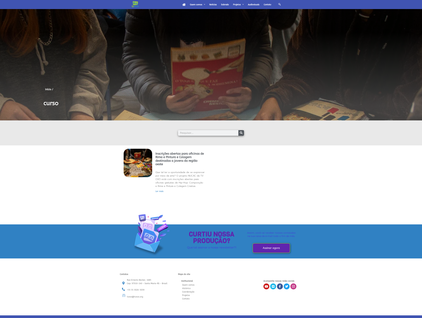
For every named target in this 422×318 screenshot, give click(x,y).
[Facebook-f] (280, 286)
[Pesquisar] (241, 133)
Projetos (237, 4)
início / (49, 89)
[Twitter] (287, 286)
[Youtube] (266, 286)
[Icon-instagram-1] (293, 286)
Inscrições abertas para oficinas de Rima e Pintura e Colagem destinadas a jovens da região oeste (179, 159)
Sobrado (225, 4)
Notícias (213, 4)
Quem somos (196, 4)
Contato (267, 4)
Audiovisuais (253, 4)
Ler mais (159, 191)
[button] (279, 4)
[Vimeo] (273, 286)
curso (51, 103)
